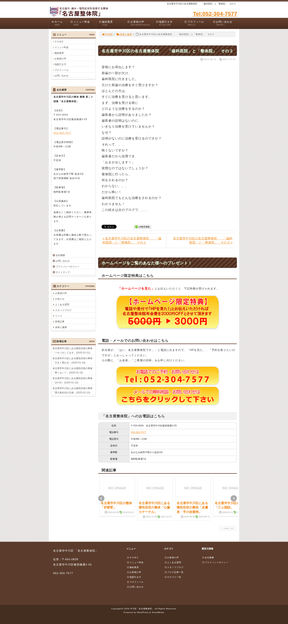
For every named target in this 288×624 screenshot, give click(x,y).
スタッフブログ (63, 310)
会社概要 (60, 255)
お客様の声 (140, 23)
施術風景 (107, 23)
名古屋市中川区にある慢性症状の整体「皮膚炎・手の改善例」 (192, 507)
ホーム (58, 23)
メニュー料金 (81, 23)
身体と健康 (126, 34)
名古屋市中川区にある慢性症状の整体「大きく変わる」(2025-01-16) (72, 360)
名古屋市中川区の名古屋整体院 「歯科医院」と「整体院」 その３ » (203, 240)
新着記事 (59, 321)
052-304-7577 (138, 432)
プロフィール (195, 23)
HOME (109, 34)
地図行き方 (166, 23)
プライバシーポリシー (67, 266)
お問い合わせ (224, 23)
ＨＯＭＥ (59, 41)
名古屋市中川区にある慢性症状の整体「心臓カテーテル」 (154, 507)
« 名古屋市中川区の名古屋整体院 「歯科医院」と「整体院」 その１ (131, 240)
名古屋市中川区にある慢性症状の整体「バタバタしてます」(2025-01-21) (72, 350)
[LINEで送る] (142, 226)
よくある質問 (62, 304)
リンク (58, 316)
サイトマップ (63, 272)
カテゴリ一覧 (174, 577)
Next (234, 498)
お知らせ (59, 299)
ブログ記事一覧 (175, 572)
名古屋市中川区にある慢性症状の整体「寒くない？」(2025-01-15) (72, 370)
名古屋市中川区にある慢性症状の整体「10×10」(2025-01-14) (72, 380)
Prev (101, 498)
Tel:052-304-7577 (215, 14)
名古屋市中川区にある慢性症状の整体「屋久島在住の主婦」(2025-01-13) (72, 390)
